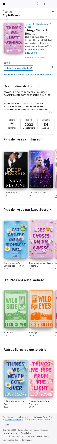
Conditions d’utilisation (36, 437)
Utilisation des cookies (13, 437)
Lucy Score (31, 52)
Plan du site (26, 440)
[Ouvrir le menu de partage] (52, 68)
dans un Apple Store (44, 417)
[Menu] (53, 4)
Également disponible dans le (27, 74)
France (6, 425)
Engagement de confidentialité (17, 433)
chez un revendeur (14, 420)
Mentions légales (10, 440)
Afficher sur (17, 68)
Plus (51, 112)
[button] (38, 4)
